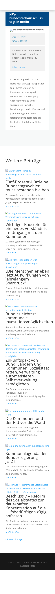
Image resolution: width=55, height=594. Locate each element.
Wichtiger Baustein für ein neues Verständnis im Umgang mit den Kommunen (26, 230)
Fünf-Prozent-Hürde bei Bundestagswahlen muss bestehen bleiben (27, 186)
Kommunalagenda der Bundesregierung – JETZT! (26, 457)
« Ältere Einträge (14, 539)
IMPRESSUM (39, 562)
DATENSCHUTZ (27, 565)
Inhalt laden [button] (18, 67)
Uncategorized (19, 40)
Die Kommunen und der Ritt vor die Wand (25, 420)
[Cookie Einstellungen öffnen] (23, 592)
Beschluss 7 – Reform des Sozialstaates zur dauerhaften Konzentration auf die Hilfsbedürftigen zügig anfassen (26, 506)
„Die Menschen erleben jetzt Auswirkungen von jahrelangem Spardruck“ (27, 277)
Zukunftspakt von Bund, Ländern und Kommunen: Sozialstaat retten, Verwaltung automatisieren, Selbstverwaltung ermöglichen (27, 372)
